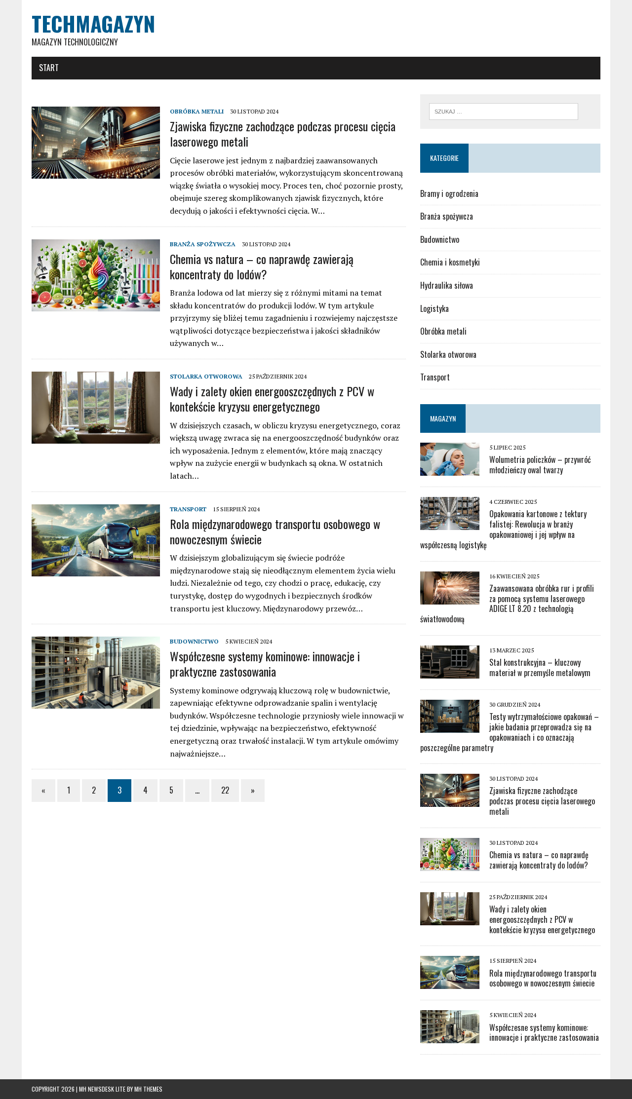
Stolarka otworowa (206, 376)
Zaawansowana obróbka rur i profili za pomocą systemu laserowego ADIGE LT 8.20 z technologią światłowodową (507, 603)
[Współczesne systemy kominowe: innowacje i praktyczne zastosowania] (96, 702)
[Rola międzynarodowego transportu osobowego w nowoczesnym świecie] (96, 569)
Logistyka (434, 308)
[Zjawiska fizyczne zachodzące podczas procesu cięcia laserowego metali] (96, 171)
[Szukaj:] (503, 110)
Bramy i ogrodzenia (449, 193)
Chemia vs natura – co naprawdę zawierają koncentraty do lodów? (262, 266)
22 (225, 790)
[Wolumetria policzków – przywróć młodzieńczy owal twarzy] (449, 469)
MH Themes (148, 1089)
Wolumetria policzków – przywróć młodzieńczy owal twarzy (540, 465)
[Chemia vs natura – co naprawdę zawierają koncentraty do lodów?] (96, 304)
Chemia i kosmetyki (450, 262)
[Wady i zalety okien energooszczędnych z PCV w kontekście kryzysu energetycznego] (96, 436)
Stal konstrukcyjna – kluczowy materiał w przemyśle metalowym (540, 667)
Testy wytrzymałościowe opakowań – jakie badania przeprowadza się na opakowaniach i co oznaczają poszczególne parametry (509, 732)
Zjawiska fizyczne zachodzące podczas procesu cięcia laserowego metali (282, 133)
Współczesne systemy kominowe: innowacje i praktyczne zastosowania (265, 663)
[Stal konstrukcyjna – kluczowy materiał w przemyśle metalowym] (449, 671)
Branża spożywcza (203, 244)
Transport (188, 509)
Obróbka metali (197, 111)
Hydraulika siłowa (446, 285)
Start (49, 68)
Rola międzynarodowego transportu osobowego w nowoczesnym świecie (275, 531)
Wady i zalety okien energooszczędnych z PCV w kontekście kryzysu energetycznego (272, 398)
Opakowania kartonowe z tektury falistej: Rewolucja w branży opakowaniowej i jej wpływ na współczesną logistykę (503, 529)
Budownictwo (194, 641)
